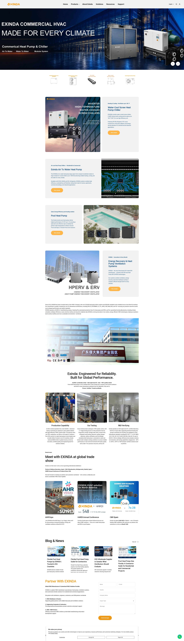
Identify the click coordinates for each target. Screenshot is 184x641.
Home (65, 4)
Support (121, 4)
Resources (110, 4)
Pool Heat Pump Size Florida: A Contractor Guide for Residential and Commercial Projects (126, 566)
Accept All (91, 637)
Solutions (99, 4)
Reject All (120, 637)
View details (57, 190)
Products (74, 4)
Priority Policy (54, 633)
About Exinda (87, 4)
